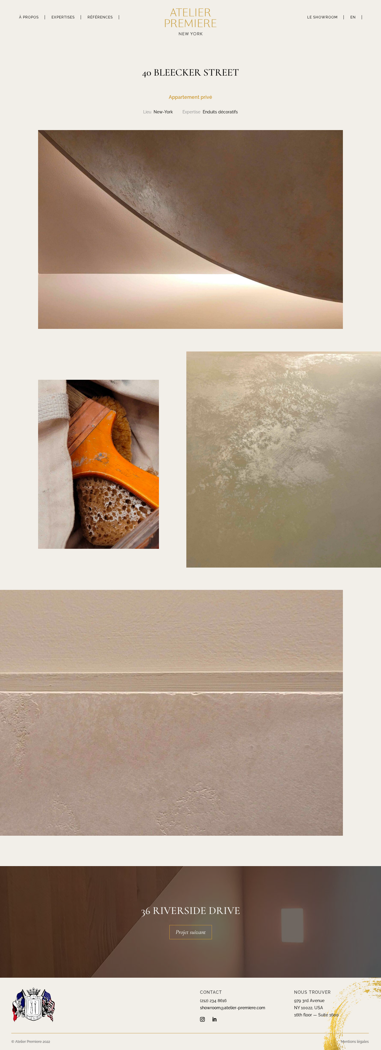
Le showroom (322, 17)
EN (353, 17)
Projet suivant (191, 932)
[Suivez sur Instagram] (202, 1019)
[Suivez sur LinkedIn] (214, 1019)
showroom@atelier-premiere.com (232, 1007)
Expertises (63, 17)
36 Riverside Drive (190, 910)
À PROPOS (29, 17)
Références (100, 17)
